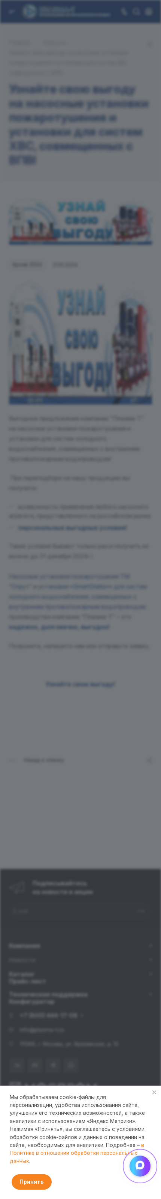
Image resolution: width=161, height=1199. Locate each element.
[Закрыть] (154, 1092)
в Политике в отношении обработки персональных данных (77, 1153)
